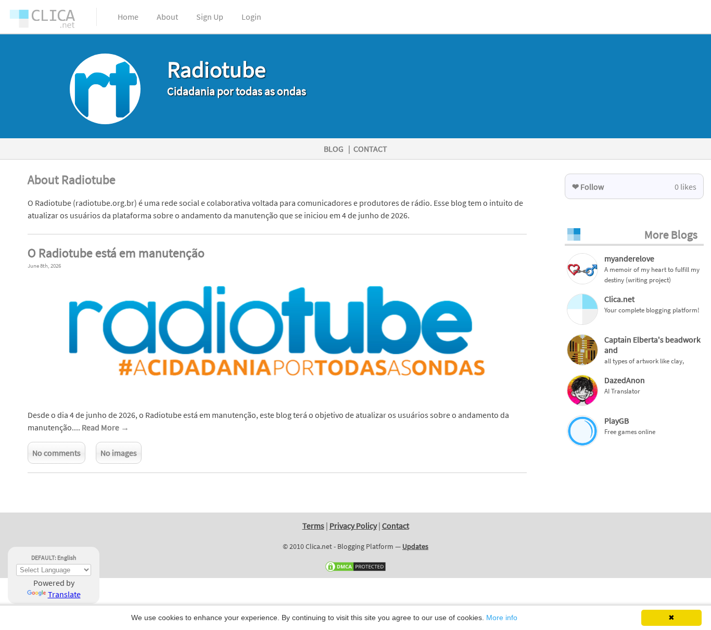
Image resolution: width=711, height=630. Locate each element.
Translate (64, 594)
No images (118, 453)
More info (501, 617)
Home (128, 16)
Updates (415, 546)
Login (251, 16)
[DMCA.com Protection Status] (355, 570)
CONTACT (370, 148)
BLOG (334, 148)
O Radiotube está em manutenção (116, 253)
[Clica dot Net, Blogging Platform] (52, 21)
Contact (395, 525)
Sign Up (209, 16)
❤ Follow (588, 186)
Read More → (105, 427)
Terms (313, 525)
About (167, 16)
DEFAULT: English (54, 557)
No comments (56, 453)
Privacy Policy (353, 525)
